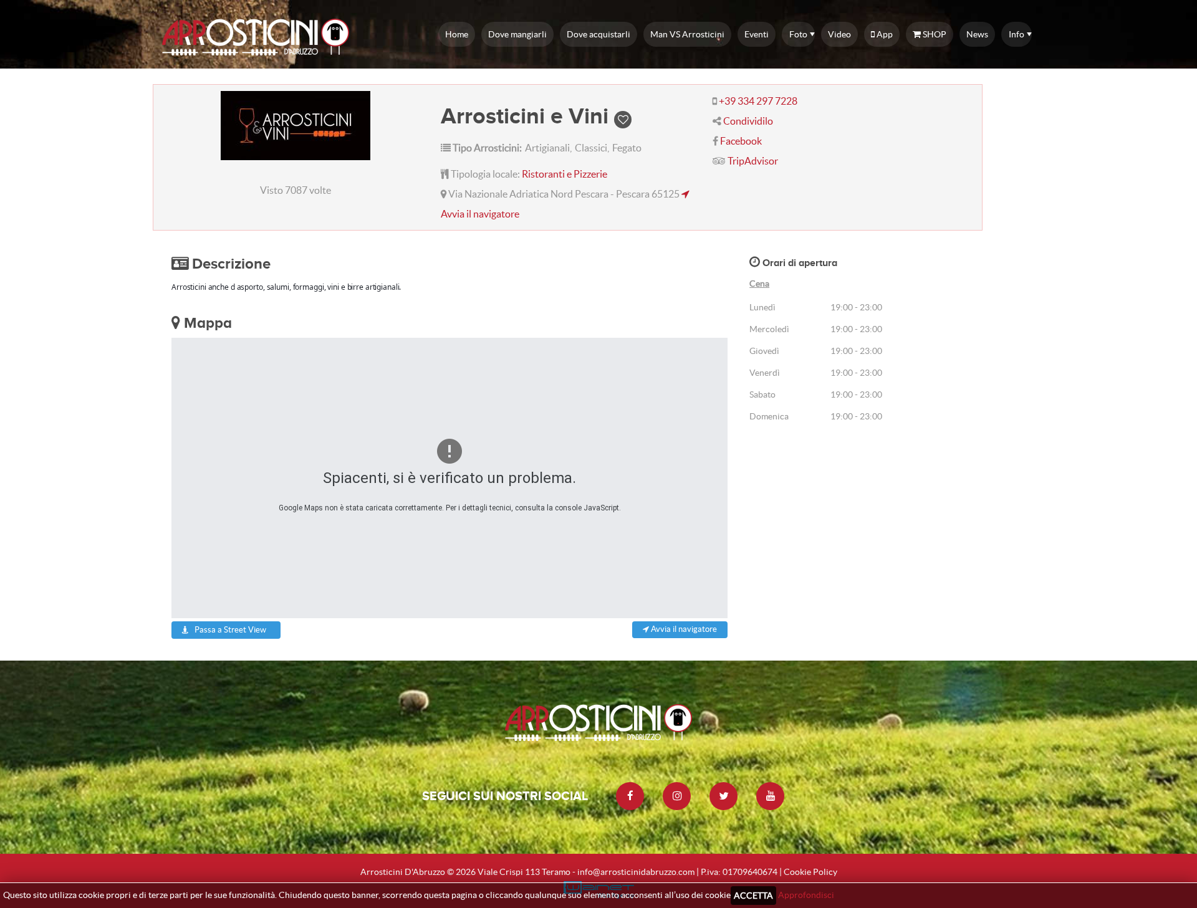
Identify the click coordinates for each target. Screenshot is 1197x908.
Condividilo (748, 121)
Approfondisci (806, 895)
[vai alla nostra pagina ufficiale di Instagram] (677, 796)
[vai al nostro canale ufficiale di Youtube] (770, 796)
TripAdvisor (753, 160)
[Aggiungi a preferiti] (623, 115)
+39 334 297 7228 (758, 101)
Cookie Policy (810, 872)
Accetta (753, 896)
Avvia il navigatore (683, 629)
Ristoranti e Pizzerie (564, 173)
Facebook (741, 140)
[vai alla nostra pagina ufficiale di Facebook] (630, 796)
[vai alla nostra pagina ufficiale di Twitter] (723, 796)
